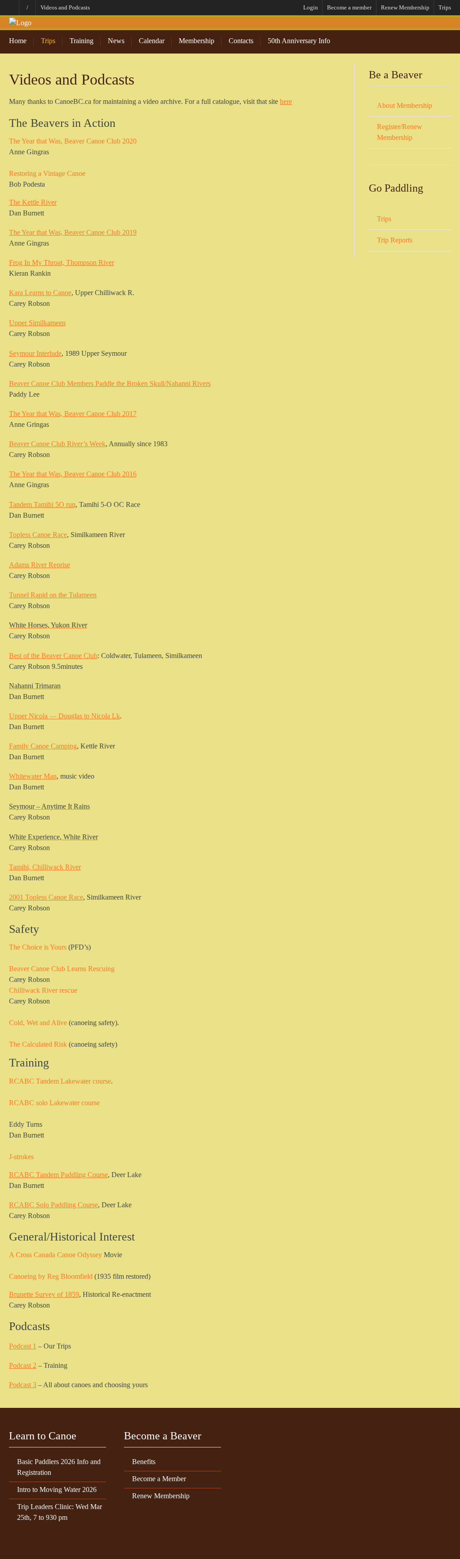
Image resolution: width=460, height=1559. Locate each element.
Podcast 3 (22, 1385)
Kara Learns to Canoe (40, 292)
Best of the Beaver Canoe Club (53, 655)
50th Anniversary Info (299, 41)
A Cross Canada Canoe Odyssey (55, 1255)
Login (310, 7)
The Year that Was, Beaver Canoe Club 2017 (73, 413)
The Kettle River (33, 202)
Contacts (241, 41)
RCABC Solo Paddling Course (53, 1205)
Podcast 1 (22, 1346)
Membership (196, 41)
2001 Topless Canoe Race (46, 897)
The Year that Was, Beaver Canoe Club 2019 (73, 232)
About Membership (404, 105)
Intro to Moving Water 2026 (57, 1489)
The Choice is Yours (37, 947)
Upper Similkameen (37, 323)
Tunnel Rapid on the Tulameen (53, 595)
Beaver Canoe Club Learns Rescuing (62, 968)
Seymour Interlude (35, 353)
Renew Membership (405, 7)
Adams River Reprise (39, 565)
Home (18, 41)
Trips (444, 7)
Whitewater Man (33, 776)
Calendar (151, 41)
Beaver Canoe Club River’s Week (57, 444)
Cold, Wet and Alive (38, 1022)
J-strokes (21, 1156)
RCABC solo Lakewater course (54, 1103)
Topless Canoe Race (38, 534)
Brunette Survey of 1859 (44, 1294)
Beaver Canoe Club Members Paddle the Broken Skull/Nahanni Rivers (110, 383)
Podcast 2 (22, 1365)
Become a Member (159, 1479)
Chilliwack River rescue (43, 990)
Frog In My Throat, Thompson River (61, 262)
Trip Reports (394, 240)
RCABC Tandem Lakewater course (60, 1081)
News (116, 41)
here (286, 101)
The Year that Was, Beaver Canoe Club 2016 (73, 474)
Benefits (143, 1461)
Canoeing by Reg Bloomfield (51, 1276)
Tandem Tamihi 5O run (42, 504)
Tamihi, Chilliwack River (45, 867)
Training (81, 41)
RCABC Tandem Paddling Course (58, 1174)
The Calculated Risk (38, 1044)
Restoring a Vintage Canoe (47, 173)
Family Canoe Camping (43, 746)
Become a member (349, 7)
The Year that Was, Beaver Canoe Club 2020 (73, 141)
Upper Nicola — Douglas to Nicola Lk (64, 716)
